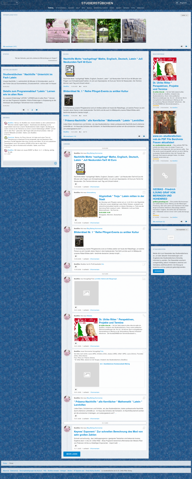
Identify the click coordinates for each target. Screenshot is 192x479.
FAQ (45, 471)
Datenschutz (14, 471)
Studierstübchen (97, 3)
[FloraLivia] (5, 138)
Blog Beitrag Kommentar (94, 153)
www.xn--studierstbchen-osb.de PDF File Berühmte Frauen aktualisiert (168, 139)
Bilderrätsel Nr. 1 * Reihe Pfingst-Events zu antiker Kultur (95, 91)
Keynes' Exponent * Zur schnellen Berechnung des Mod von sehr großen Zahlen (108, 433)
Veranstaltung (91, 192)
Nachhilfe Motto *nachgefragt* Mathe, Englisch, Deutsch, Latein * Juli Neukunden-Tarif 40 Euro (103, 60)
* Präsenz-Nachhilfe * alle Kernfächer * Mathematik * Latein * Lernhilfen (103, 120)
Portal (5, 463)
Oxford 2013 (127, 39)
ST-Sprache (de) (79, 471)
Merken (70, 471)
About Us (6, 471)
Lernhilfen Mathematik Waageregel (59, 39)
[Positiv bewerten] (76, 184)
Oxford (100, 39)
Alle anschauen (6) (159, 222)
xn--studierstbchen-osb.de (162, 145)
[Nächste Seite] (186, 46)
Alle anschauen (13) (69, 136)
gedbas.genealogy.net (160, 202)
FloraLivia (11, 137)
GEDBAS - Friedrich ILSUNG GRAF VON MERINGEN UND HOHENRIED (164, 193)
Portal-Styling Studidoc (93, 471)
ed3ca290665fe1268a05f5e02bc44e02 (85, 39)
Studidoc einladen (53, 471)
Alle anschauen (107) (10, 46)
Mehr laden (71, 454)
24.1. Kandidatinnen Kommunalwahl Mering (115, 364)
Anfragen (63, 471)
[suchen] (17, 2)
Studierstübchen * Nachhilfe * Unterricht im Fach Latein (27, 76)
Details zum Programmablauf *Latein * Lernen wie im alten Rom (29, 92)
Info (102, 264)
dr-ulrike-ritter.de (104, 325)
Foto (101, 351)
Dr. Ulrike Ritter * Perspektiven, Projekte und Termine (116, 321)
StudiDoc (50, 41)
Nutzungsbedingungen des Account (31, 471)
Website (89, 316)
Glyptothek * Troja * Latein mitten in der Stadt (121, 197)
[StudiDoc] (5, 123)
